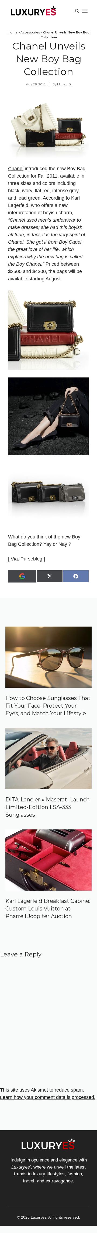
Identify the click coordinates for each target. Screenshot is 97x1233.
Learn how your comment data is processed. (47, 1097)
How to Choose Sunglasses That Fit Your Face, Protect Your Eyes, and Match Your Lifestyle (48, 706)
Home (13, 32)
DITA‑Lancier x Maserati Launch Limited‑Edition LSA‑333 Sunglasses (47, 807)
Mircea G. (64, 84)
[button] (77, 10)
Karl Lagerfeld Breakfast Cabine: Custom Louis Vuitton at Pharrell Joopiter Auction (47, 908)
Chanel (15, 168)
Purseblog (31, 559)
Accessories (30, 32)
